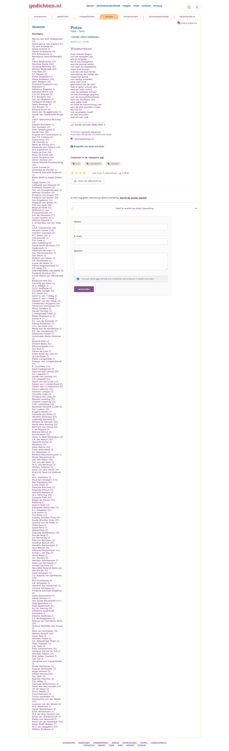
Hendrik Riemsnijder (43, 545)
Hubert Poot (38, 505)
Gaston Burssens (41, 124)
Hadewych (38, 248)
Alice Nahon (39, 447)
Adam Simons (40, 598)
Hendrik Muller (40, 442)
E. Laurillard (38, 366)
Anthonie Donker (41, 187)
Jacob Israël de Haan (43, 245)
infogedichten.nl (84, 139)
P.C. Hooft (37, 293)
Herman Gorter (40, 230)
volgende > (94, 36)
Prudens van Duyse (43, 195)
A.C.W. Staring (40, 608)
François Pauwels (41, 487)
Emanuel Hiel (39, 281)
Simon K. (37, 318)
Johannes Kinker (41, 333)
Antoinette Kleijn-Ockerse (46, 336)
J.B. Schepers (39, 583)
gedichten (63, 16)
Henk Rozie (38, 555)
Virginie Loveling (41, 401)
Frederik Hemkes (41, 273)
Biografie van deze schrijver (88, 146)
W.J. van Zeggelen (42, 726)
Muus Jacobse (40, 308)
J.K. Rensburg (39, 538)
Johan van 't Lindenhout (45, 384)
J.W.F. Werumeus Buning (46, 119)
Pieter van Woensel (43, 719)
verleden (115, 164)
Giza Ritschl (38, 548)
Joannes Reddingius (43, 532)
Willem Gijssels (40, 220)
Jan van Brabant (41, 99)
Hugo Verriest (39, 671)
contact (146, 5)
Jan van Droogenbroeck (45, 190)
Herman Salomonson (43, 560)
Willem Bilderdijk (42, 69)
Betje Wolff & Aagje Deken (47, 177)
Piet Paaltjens (39, 482)
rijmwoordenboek (159, 16)
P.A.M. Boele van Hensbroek (47, 275)
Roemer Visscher (41, 679)
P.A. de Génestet (41, 215)
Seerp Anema (39, 49)
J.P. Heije (37, 268)
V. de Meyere (39, 429)
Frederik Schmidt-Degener (47, 590)
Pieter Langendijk (42, 359)
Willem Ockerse (41, 467)
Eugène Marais (40, 412)
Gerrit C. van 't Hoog (43, 296)
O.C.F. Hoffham (40, 288)
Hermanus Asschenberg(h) (47, 56)
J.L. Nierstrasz (39, 452)
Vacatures (38, 26)
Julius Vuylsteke (41, 696)
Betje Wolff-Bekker (42, 724)
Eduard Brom (39, 109)
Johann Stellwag (41, 616)
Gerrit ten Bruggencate (45, 112)
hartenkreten (131, 16)
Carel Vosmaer (40, 694)
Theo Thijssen (40, 643)
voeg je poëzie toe (189, 23)
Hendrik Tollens (40, 653)
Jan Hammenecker (42, 253)
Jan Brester (38, 107)
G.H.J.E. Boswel (40, 94)
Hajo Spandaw (40, 603)
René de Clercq (40, 144)
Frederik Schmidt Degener (47, 172)
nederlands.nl (187, 16)
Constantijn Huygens (43, 303)
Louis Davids (39, 167)
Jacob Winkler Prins (43, 520)
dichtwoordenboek (108, 5)
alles (83, 36)
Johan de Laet (40, 351)
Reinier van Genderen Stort (47, 621)
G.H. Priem (38, 512)
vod (77, 164)
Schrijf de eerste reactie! (133, 198)
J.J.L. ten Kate (39, 326)
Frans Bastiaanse (41, 61)
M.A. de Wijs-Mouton (43, 714)
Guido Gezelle (40, 218)
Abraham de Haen (42, 250)
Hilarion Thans (40, 638)
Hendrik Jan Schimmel (44, 585)
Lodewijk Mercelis (42, 419)
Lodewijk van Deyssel (44, 185)
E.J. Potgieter (39, 510)
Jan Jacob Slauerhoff (43, 600)
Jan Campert (39, 127)
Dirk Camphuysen (42, 129)
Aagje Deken (39, 182)
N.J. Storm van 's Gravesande (41, 236)
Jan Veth (37, 676)
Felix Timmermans (42, 648)
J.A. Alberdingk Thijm (44, 641)
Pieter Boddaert (41, 76)
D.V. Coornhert (40, 149)
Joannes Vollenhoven (44, 684)
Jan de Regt (38, 535)
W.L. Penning (39, 495)
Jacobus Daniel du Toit (45, 651)
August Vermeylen (42, 669)
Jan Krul (36, 349)
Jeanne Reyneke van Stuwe (47, 626)
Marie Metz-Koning (42, 424)
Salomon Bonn (40, 92)
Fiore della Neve (41, 449)
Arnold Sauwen (40, 565)
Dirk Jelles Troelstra (43, 656)
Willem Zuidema (41, 729)
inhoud (157, 5)
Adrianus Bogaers (42, 89)
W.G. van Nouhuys (42, 464)
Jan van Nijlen (40, 459)
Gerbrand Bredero (42, 102)
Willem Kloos (39, 343)
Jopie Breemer (40, 104)
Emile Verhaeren (41, 666)
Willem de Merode (42, 422)
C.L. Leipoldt (39, 374)
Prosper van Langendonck (46, 361)
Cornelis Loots (40, 394)
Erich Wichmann (41, 711)
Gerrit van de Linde (42, 381)
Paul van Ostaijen (42, 480)
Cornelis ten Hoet (41, 283)
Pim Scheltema (40, 580)
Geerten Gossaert (41, 233)
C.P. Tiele (37, 646)
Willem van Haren (42, 258)
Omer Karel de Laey (43, 354)
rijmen (90, 5)
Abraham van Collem (43, 147)
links (136, 5)
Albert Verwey (40, 674)
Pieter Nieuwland (41, 457)
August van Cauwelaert (45, 134)
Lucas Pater (38, 485)
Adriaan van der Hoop (44, 301)
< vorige (75, 36)
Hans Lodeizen (40, 389)
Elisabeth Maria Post (43, 507)
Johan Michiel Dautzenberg (47, 162)
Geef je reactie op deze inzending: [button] (135, 208)
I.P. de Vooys (39, 689)
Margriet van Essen (42, 202)
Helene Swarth (40, 633)
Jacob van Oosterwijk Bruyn (47, 114)
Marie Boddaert (40, 79)
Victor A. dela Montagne (45, 437)
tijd (102, 157)
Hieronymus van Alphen (45, 44)
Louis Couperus (40, 157)
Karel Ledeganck (41, 369)
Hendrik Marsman (42, 417)
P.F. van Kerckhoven (43, 331)
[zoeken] (189, 7)
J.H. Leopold (39, 379)
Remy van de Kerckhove (45, 328)
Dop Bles (37, 71)
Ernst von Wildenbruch (45, 716)
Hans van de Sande (43, 563)
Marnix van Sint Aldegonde (47, 39)
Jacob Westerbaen (42, 709)
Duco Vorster (39, 691)
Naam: (77, 221)
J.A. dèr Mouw (40, 439)
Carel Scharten (40, 573)
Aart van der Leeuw (43, 371)
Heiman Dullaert (41, 192)
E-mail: (78, 236)
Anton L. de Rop (41, 553)
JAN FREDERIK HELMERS (46, 270)
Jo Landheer (39, 356)
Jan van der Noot (41, 462)
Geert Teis (37, 636)
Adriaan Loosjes (41, 391)
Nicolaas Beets (40, 64)
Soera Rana (38, 527)
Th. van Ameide (40, 46)
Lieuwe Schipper (41, 588)
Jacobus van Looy (42, 396)
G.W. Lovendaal (40, 404)
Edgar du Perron (41, 500)
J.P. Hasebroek (40, 260)
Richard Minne (40, 432)
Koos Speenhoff (41, 606)
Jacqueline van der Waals (46, 699)
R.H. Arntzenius (40, 54)
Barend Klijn (39, 341)
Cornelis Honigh (41, 291)
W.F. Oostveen (40, 477)
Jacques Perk (39, 497)
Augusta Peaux (40, 490)
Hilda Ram (38, 525)
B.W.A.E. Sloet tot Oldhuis (46, 472)
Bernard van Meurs (42, 427)
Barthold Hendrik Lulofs (45, 406)
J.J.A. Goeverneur (41, 228)
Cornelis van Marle (42, 414)
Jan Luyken (38, 409)
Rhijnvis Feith (39, 207)
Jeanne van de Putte (43, 522)
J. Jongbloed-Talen (42, 313)
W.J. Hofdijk (39, 286)
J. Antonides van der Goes (46, 223)
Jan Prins (37, 515)
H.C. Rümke (38, 558)
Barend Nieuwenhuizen (45, 454)
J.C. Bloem (38, 74)
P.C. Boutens (39, 97)
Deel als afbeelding (89, 180)
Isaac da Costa (40, 155)
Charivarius (38, 139)
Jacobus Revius (40, 543)
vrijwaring (89, 745)
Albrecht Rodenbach (43, 550)
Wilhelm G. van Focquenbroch (40, 211)
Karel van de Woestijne (45, 721)
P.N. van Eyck (39, 205)
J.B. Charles (38, 142)
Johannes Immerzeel (43, 306)
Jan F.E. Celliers (40, 137)
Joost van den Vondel (44, 686)
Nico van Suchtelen (42, 631)
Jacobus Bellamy (41, 66)
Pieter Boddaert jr (42, 316)
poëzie (109, 16)
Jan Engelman (40, 200)
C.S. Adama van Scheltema (47, 575)
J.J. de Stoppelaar (42, 618)
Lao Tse (36, 658)
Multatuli (37, 444)
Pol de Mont (38, 434)
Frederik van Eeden (43, 197)
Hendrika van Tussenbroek (47, 661)
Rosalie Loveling (41, 399)
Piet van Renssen (41, 540)
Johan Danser (40, 160)
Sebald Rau (38, 530)
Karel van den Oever (43, 469)
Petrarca (36, 502)
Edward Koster (40, 346)
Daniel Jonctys (40, 311)
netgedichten (87, 16)
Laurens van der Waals (45, 704)
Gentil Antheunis (41, 51)
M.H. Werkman (40, 706)
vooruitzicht (95, 164)
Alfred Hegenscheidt (43, 265)
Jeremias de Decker (43, 170)
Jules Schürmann (41, 595)
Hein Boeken (39, 81)
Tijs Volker (37, 681)
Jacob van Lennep (42, 376)
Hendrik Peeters (41, 492)
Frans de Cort (39, 152)
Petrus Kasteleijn (41, 323)
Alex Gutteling (40, 243)
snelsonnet (40, 16)
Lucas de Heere (40, 263)
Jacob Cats (38, 132)
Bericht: (78, 251)
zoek (120, 745)
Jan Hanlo (37, 255)
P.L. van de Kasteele (43, 321)
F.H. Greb (37, 240)
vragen (127, 5)
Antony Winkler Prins (44, 517)
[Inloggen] (197, 7)
